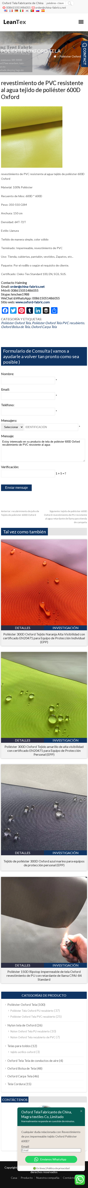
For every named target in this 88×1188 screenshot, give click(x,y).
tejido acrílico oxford (22, 1052)
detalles (22, 628)
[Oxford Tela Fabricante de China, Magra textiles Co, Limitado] (14, 26)
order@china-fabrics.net (50, 7)
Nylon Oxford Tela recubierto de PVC (32, 1037)
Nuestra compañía (47, 1177)
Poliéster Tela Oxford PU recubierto (31, 1010)
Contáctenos (71, 1177)
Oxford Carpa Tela (44, 327)
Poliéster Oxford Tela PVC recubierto (58, 323)
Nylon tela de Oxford (21, 1025)
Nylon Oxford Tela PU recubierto (30, 1031)
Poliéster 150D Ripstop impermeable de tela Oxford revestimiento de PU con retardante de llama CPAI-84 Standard (44, 975)
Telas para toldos (19, 1046)
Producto (27, 1177)
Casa (14, 1177)
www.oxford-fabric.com (33, 302)
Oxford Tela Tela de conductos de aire (33, 1060)
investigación (66, 628)
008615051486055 (18, 7)
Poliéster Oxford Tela (73, 56)
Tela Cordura (16, 1084)
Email (25, 1146)
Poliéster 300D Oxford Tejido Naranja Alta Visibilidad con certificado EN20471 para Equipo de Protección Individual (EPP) (44, 638)
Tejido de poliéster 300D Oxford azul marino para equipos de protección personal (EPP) (44, 863)
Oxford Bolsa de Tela (15, 327)
